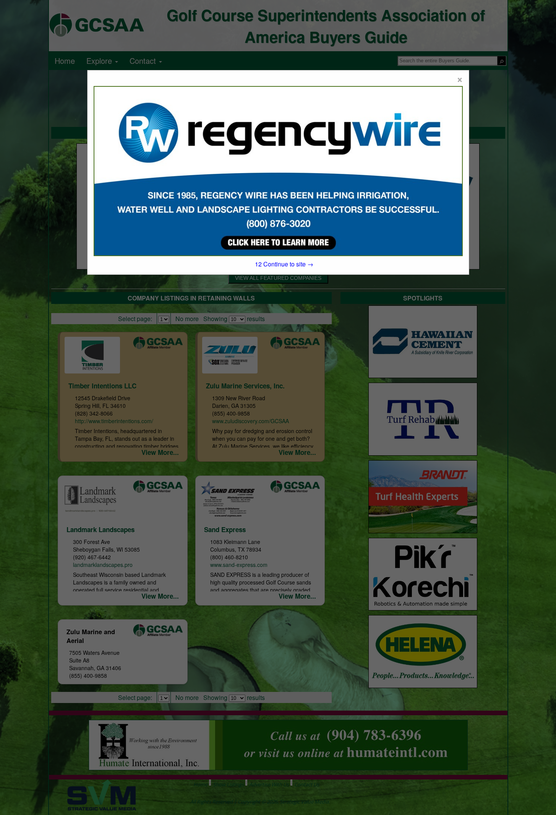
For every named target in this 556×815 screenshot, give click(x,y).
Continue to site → (284, 264)
